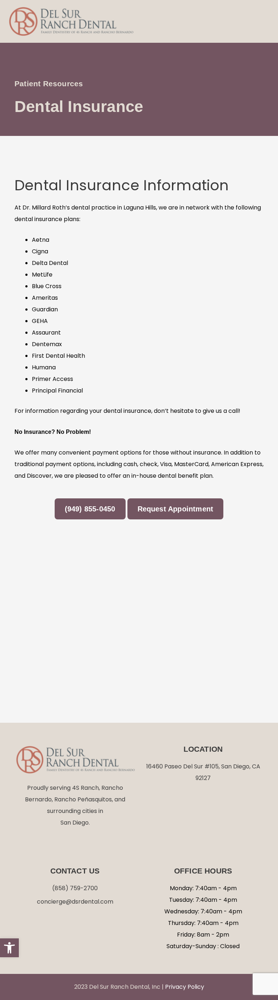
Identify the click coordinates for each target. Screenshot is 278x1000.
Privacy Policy (184, 987)
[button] (263, 21)
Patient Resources (48, 83)
